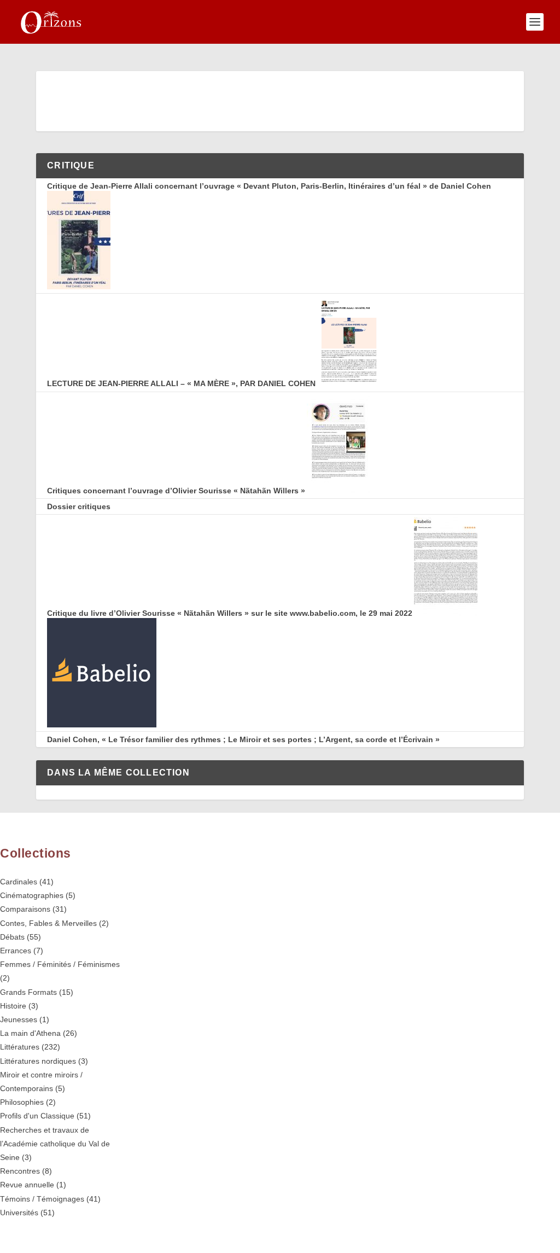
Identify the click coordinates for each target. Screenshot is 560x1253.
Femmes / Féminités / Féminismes (60, 964)
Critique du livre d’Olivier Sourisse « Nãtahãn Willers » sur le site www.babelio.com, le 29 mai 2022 (229, 613)
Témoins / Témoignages (42, 1198)
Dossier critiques (78, 506)
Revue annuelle (27, 1184)
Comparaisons (25, 909)
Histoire (13, 1005)
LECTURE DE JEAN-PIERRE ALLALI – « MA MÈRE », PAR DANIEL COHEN (181, 383)
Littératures (19, 1046)
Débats (12, 937)
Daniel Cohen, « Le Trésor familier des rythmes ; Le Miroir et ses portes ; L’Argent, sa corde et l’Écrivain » (243, 739)
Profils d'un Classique (37, 1115)
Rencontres (20, 1171)
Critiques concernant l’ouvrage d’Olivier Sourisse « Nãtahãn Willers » (176, 490)
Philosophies (22, 1102)
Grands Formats (28, 992)
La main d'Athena (30, 1033)
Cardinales (18, 881)
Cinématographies (31, 895)
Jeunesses (18, 1019)
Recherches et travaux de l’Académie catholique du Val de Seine (55, 1144)
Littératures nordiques (38, 1061)
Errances (15, 950)
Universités (19, 1212)
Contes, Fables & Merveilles (48, 923)
